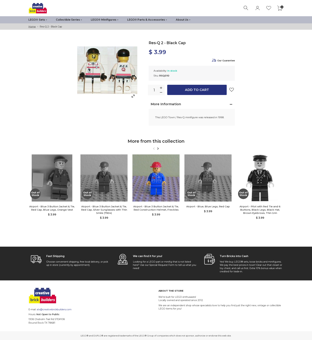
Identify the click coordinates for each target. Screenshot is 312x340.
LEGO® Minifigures (103, 19)
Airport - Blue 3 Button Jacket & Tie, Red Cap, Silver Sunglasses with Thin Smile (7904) (104, 209)
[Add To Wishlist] (232, 89)
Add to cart (197, 90)
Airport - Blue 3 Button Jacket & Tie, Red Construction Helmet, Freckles (156, 208)
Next (158, 148)
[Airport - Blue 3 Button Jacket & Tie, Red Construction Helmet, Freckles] (156, 177)
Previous (154, 148)
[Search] (246, 8)
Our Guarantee (226, 60)
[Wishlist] (268, 8)
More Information (166, 104)
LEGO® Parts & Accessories (146, 19)
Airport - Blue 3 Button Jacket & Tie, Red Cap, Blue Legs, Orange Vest (52, 208)
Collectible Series (68, 19)
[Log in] (257, 8)
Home (32, 26)
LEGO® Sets (36, 19)
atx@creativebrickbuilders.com (54, 309)
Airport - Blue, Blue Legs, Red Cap (208, 206)
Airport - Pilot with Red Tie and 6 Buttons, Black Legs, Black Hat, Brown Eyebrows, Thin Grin (260, 209)
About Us (182, 19)
